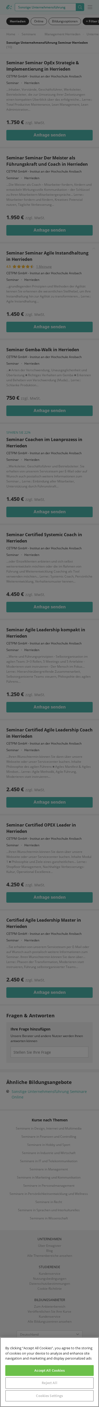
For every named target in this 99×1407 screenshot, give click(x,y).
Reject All (49, 1382)
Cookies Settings (49, 1395)
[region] (49, 1372)
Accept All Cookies (49, 1370)
